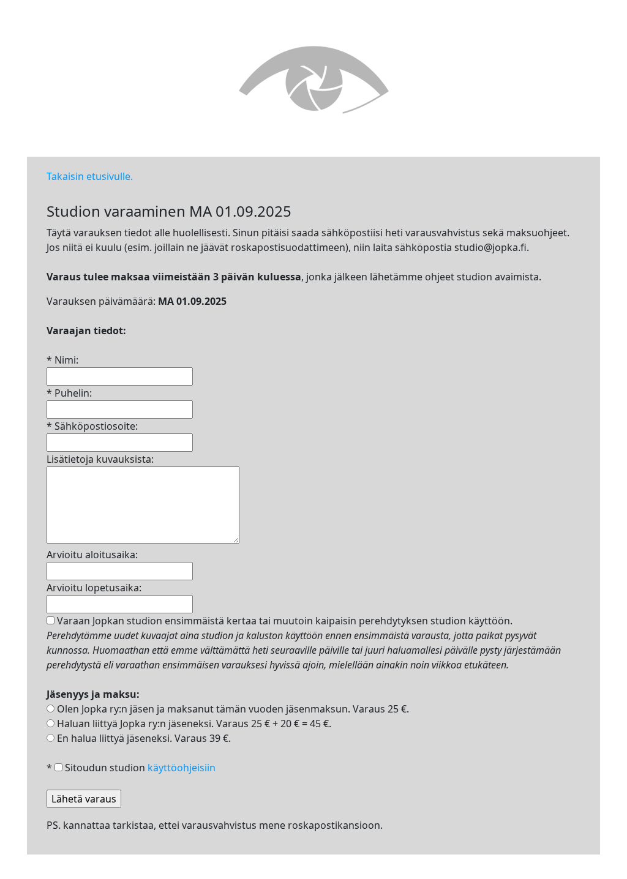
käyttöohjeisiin (182, 767)
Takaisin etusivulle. (90, 176)
